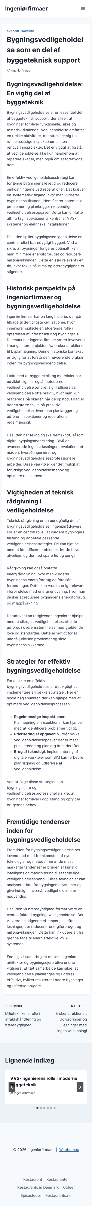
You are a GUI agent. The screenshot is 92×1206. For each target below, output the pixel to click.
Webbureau (69, 1150)
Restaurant (32, 1179)
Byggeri (13, 31)
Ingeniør (28, 31)
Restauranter (57, 1179)
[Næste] (80, 1087)
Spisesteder (31, 1195)
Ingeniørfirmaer (20, 70)
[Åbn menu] (83, 8)
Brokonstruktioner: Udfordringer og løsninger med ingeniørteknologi (71, 1018)
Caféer (69, 1187)
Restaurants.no (58, 1195)
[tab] (37, 1108)
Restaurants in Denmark (38, 1187)
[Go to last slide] (12, 1087)
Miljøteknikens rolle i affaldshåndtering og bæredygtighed (23, 1015)
